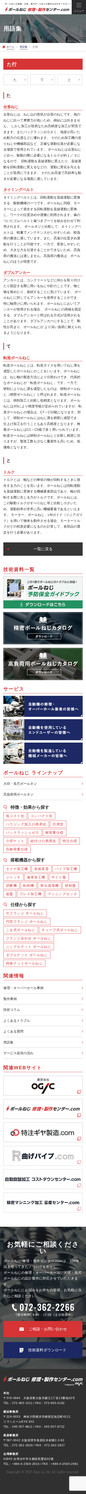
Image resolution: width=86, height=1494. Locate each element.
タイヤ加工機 (17, 869)
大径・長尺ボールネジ (20, 784)
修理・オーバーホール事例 (23, 988)
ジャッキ (13, 877)
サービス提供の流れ (18, 1053)
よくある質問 (13, 1031)
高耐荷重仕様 (17, 849)
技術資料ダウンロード (47, 1350)
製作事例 (10, 999)
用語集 (8, 1042)
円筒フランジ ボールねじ (27, 921)
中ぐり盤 (59, 877)
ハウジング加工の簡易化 (26, 824)
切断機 (11, 885)
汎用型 (58, 824)
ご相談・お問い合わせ (48, 1329)
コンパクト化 (42, 816)
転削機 (28, 885)
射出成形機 (49, 885)
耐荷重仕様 (54, 832)
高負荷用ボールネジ (18, 794)
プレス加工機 (31, 894)
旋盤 (9, 894)
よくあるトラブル (16, 1020)
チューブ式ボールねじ (60, 930)
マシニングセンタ (62, 894)
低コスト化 (15, 816)
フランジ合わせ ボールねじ (28, 938)
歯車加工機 (36, 877)
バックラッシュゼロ (22, 832)
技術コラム (11, 1010)
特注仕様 (70, 841)
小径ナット (15, 841)
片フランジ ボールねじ (25, 913)
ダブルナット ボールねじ (27, 955)
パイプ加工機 (66, 869)
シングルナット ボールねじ (28, 947)
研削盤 (70, 885)
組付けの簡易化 (43, 841)
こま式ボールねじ (20, 930)
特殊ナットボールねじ (24, 963)
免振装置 (41, 869)
